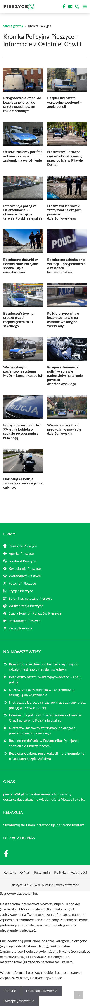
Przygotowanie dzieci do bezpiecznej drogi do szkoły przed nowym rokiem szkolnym (43, 667)
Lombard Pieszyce (22, 561)
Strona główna (13, 26)
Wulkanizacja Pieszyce (26, 606)
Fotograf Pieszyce (22, 583)
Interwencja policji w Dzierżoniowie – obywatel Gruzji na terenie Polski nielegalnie (45, 718)
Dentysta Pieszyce (23, 546)
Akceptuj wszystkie (19, 1001)
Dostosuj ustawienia (41, 991)
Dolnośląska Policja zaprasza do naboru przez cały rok (22, 483)
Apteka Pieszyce (21, 553)
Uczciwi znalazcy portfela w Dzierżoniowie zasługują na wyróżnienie (22, 156)
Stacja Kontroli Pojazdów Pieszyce (35, 613)
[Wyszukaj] (77, 7)
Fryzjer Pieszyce (21, 591)
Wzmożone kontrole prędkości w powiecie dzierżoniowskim (64, 429)
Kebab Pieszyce (20, 628)
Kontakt (78, 825)
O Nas (25, 872)
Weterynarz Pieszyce (25, 576)
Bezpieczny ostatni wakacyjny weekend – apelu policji (64, 102)
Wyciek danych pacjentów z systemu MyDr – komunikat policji (23, 371)
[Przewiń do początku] (78, 995)
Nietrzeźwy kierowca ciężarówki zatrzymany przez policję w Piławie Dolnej (47, 705)
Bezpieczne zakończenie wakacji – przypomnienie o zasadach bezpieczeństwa (46, 756)
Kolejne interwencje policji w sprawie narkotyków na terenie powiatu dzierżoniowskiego (65, 376)
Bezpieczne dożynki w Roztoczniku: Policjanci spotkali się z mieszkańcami (43, 743)
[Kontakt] (70, 6)
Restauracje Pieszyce (24, 621)
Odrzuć (10, 991)
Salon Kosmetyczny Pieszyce (30, 598)
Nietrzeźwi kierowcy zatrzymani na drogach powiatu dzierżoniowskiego (42, 730)
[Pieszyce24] (18, 6)
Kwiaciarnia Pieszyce (25, 568)
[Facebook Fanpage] (63, 6)
